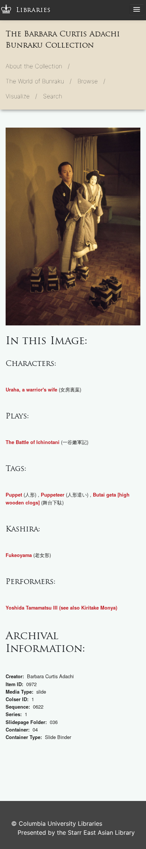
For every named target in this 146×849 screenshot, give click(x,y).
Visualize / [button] (21, 96)
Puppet (14, 494)
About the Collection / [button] (38, 66)
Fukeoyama (19, 555)
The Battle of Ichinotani (33, 442)
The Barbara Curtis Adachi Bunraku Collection (63, 39)
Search (52, 96)
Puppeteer (52, 494)
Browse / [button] (91, 81)
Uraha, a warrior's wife (31, 389)
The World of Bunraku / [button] (39, 81)
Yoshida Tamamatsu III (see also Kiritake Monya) (61, 607)
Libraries (33, 10)
